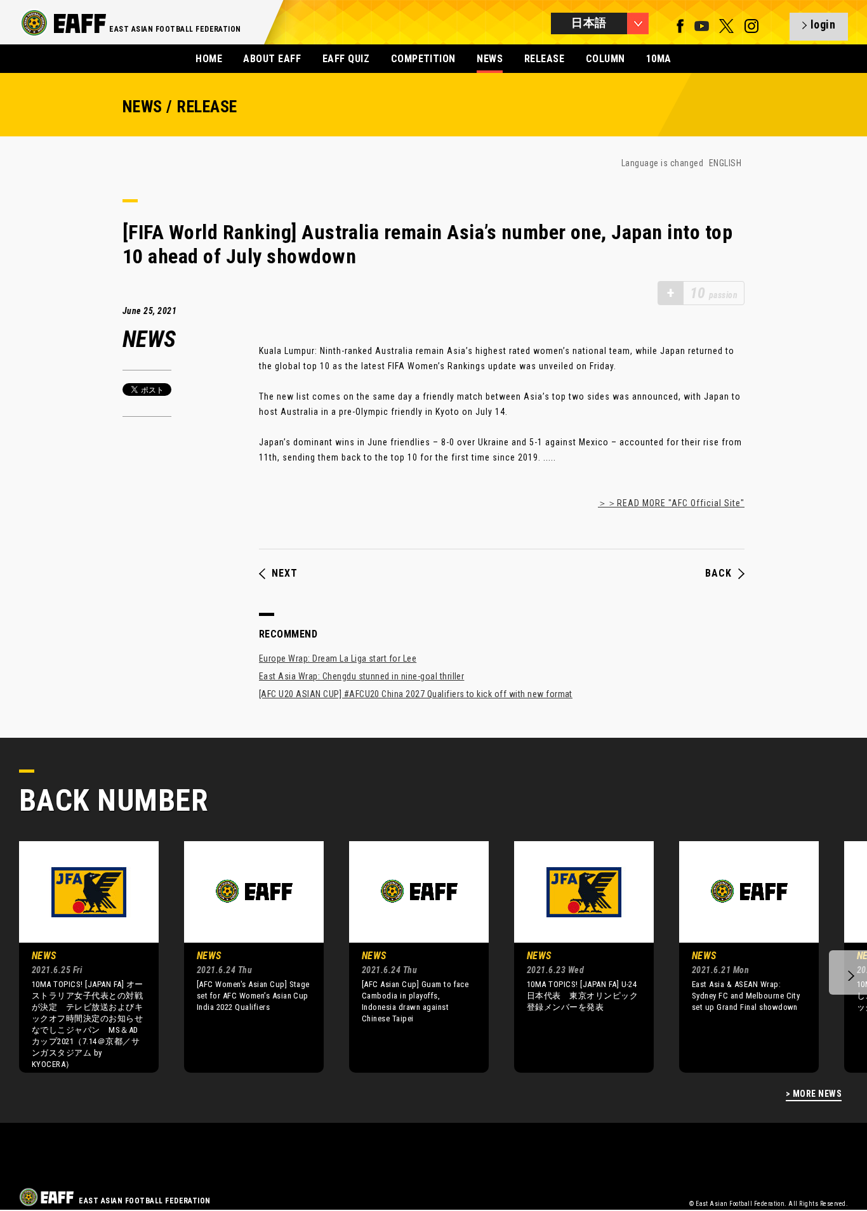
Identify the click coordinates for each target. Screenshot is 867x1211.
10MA (659, 59)
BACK (718, 573)
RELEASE (544, 59)
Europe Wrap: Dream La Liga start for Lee (337, 658)
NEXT (285, 573)
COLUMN (605, 59)
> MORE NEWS (814, 1094)
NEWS (490, 59)
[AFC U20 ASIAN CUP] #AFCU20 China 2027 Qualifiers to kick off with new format (415, 694)
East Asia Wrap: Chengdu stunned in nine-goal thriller (361, 676)
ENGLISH (725, 163)
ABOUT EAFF (272, 59)
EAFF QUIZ (345, 59)
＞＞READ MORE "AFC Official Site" (671, 503)
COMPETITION (423, 59)
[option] (79, 956)
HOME (208, 59)
